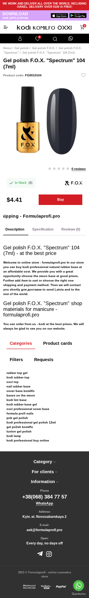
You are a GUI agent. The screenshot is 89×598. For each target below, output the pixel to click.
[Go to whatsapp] (78, 585)
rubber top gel (16, 373)
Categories (21, 343)
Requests (43, 359)
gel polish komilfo (19, 427)
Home (7, 48)
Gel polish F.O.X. (43, 48)
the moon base (44, 276)
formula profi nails (19, 413)
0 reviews (79, 169)
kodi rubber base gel (21, 404)
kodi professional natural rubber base (50, 267)
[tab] (44, 462)
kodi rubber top (17, 377)
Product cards (57, 343)
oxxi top (12, 382)
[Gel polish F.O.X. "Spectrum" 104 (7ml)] (44, 121)
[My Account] (20, 39)
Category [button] (43, 461)
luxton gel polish (19, 431)
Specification (43, 229)
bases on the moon (20, 395)
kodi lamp (13, 436)
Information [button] (43, 481)
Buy (60, 199)
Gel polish (22, 48)
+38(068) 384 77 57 (44, 497)
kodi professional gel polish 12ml (31, 422)
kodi (42, 324)
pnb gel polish (17, 418)
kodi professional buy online (27, 440)
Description (14, 229)
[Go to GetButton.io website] (79, 593)
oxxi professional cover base (27, 409)
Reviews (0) (70, 229)
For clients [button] (43, 472)
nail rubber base (18, 386)
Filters (16, 359)
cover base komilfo (20, 391)
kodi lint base (16, 400)
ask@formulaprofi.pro (44, 530)
